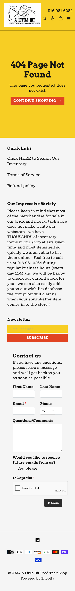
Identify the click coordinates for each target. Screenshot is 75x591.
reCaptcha (22, 478)
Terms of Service (23, 174)
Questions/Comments (33, 421)
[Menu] (69, 18)
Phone (46, 404)
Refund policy (21, 185)
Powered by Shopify (37, 578)
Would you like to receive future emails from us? (36, 459)
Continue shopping (34, 101)
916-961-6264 (60, 10)
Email (18, 404)
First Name (23, 387)
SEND (54, 502)
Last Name (50, 387)
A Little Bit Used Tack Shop (44, 573)
